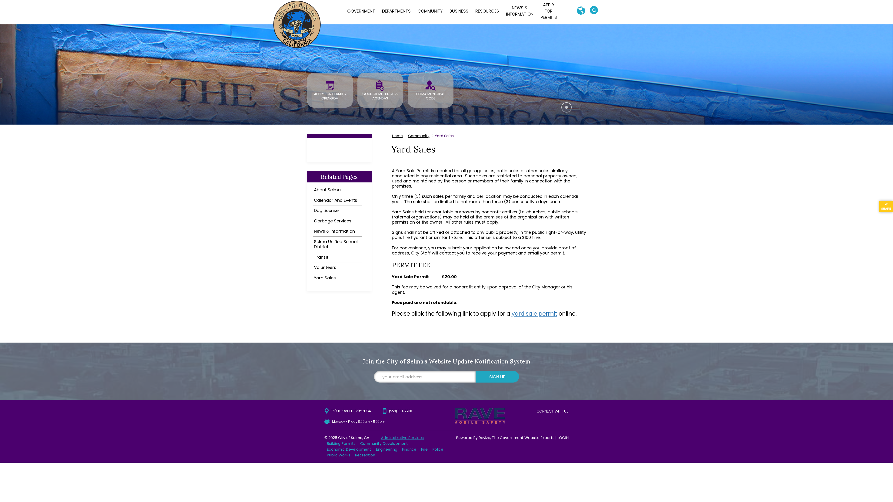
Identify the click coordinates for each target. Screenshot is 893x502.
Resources (487, 11)
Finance (409, 449)
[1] (566, 107)
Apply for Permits (548, 11)
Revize (484, 437)
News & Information (519, 11)
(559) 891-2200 (400, 411)
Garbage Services (332, 221)
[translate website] (581, 11)
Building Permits (341, 443)
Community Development (384, 443)
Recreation (365, 455)
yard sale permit (534, 313)
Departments (396, 11)
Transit (321, 257)
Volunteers (325, 267)
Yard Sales (325, 278)
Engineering (386, 449)
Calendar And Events (335, 200)
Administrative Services (402, 437)
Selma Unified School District (336, 244)
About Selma (327, 190)
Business (459, 11)
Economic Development (349, 449)
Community (430, 11)
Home (397, 136)
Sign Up (497, 377)
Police (437, 449)
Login (563, 437)
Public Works (338, 455)
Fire (424, 449)
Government (361, 11)
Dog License (326, 210)
